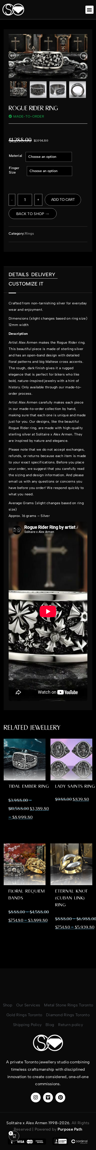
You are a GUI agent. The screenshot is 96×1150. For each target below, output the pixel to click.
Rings (29, 233)
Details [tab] (19, 274)
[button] (89, 10)
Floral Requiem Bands (26, 895)
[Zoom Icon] (48, 56)
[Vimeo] (48, 1097)
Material (15, 156)
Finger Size (14, 170)
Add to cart (63, 199)
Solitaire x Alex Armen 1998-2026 (37, 1123)
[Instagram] (36, 1097)
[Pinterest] (60, 1097)
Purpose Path (70, 1129)
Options (24, 771)
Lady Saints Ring (75, 786)
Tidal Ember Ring (28, 786)
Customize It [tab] (26, 284)
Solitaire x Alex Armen (54, 434)
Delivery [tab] (43, 274)
